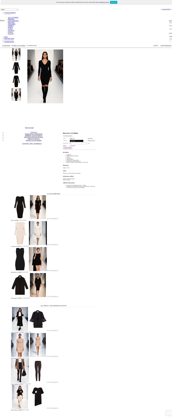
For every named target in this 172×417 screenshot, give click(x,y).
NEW (6, 37)
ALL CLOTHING (13, 17)
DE (156, 45)
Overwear (11, 33)
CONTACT (33, 132)
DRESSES (11, 19)
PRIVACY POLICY (34, 139)
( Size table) (90, 138)
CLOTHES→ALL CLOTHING (18, 45)
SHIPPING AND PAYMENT (33, 135)
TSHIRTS (11, 25)
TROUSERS (11, 24)
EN (157, 45)
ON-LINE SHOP (6, 45)
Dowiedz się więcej (104, 2)
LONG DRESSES (13, 21)
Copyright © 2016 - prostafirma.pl (32, 143)
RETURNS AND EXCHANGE (33, 137)
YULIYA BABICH (10, 12)
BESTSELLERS (9, 38)
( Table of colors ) (91, 140)
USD (162, 45)
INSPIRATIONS (9, 42)
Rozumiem (113, 2)
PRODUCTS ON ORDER (33, 140)
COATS (10, 29)
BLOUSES (11, 22)
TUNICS (10, 32)
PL (154, 45)
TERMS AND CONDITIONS (33, 134)
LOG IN (164, 9)
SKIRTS (10, 27)
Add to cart (67, 147)
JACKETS (11, 30)
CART (167, 9)
